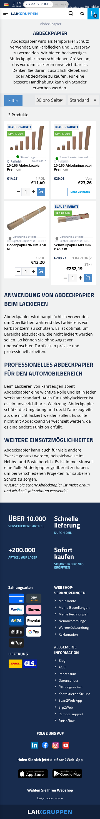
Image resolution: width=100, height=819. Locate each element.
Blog (62, 660)
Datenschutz (68, 680)
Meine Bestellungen (74, 607)
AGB (62, 667)
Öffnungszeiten (70, 687)
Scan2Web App (70, 700)
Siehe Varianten (80, 192)
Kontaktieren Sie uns (74, 693)
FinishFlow (66, 720)
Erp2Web (66, 707)
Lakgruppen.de (48, 798)
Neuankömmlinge (72, 620)
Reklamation (68, 634)
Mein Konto (67, 601)
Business (59, 4)
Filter (13, 100)
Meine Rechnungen (73, 614)
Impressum (67, 673)
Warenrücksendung (74, 627)
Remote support (71, 714)
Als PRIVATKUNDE (38, 4)
